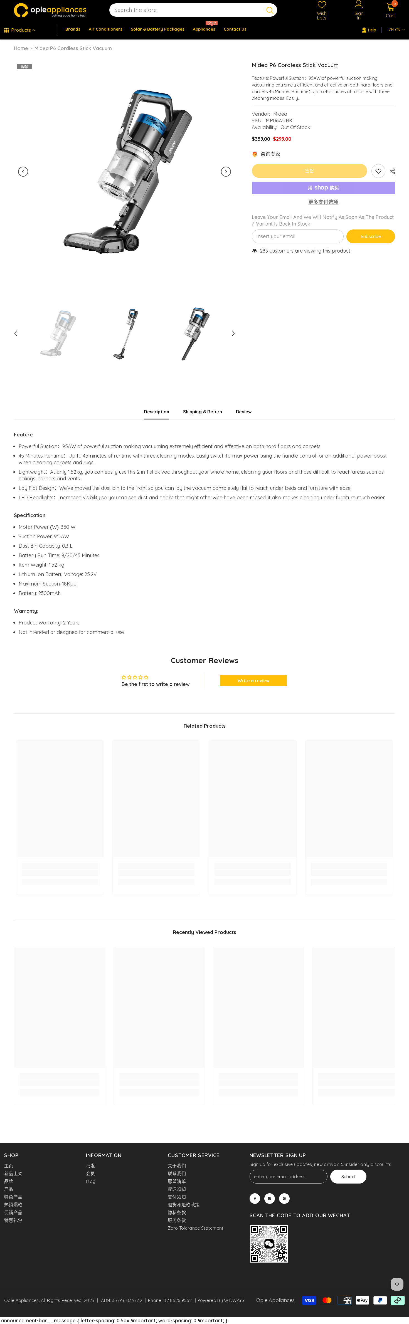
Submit (348, 1176)
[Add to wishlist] (378, 171)
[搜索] (193, 10)
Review (244, 411)
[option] (124, 171)
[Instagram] (269, 1198)
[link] (60, 873)
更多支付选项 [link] (323, 202)
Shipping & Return (202, 411)
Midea (280, 114)
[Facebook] (255, 1198)
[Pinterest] (284, 1198)
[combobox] (186, 10)
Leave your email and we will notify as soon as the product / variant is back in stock (323, 220)
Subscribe (371, 236)
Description (156, 411)
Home (21, 48)
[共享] (390, 171)
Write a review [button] (253, 680)
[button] (23, 172)
